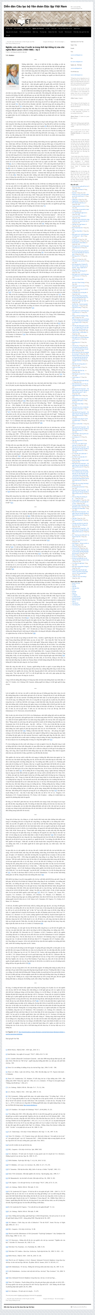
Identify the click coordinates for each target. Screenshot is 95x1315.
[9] (42, 252)
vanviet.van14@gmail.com (76, 55)
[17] (9, 412)
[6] (15, 175)
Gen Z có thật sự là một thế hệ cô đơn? (80, 209)
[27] (27, 618)
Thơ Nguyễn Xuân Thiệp (77, 403)
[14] (24, 334)
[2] (21, 106)
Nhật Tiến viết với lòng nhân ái (79, 364)
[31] (51, 739)
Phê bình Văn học (76, 599)
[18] (41, 423)
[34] (52, 835)
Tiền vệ (73, 601)
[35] (9, 872)
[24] (12, 547)
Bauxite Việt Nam (76, 583)
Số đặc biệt (9, 28)
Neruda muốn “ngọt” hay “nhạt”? (79, 300)
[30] (24, 731)
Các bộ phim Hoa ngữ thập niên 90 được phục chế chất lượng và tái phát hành (80, 349)
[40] (37, 1001)
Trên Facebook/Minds (25, 32)
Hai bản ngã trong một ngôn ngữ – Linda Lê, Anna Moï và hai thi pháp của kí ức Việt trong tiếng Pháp (80, 571)
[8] (43, 223)
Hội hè (73, 555)
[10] (10, 292)
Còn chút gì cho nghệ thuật (78, 563)
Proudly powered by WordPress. (80, 1307)
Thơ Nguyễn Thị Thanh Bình (78, 508)
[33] (55, 790)
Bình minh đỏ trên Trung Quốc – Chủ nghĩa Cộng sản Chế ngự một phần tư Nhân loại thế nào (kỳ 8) (80, 413)
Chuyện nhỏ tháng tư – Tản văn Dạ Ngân (54, 41)
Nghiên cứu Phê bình (38, 28)
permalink (39, 1295)
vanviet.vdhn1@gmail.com (76, 75)
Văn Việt (24, 52)
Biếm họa (35, 32)
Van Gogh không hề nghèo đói (79, 212)
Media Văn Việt (52, 32)
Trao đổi (61, 32)
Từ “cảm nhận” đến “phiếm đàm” (79, 453)
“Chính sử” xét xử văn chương (79, 576)
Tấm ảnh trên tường (76, 307)
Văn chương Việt (76, 604)
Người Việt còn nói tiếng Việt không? (80, 483)
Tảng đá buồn (75, 201)
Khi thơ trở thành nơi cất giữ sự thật (80, 460)
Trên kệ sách (68, 32)
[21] (12, 502)
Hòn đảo (74, 192)
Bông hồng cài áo (76, 342)
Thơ (30, 28)
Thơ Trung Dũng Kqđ (77, 520)
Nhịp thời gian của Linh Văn (78, 374)
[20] (9, 491)
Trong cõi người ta (76, 500)
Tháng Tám (74, 199)
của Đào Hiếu (77, 423)
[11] (60, 294)
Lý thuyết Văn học (76, 596)
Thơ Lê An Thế (75, 548)
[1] (17, 104)
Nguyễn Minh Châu (76, 395)
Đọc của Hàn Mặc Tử (79, 457)
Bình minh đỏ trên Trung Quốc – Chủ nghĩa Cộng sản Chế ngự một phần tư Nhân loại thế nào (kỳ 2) (80, 530)
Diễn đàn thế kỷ (75, 588)
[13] (59, 323)
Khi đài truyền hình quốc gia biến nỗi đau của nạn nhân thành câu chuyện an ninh (80, 252)
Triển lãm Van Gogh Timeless (78, 224)
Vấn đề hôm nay (18, 28)
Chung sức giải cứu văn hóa (78, 206)
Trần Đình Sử (75, 603)
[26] (13, 569)
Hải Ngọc (74, 591)
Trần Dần (74, 518)
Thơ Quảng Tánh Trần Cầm (78, 370)
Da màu (74, 584)
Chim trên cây (75, 345)
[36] (42, 874)
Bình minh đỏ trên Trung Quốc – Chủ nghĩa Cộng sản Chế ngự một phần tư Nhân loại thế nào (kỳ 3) (80, 513)
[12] (33, 308)
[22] (29, 516)
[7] (44, 206)
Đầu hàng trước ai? (76, 256)
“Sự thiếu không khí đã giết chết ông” (80, 380)
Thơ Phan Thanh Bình (77, 231)
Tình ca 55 (74, 259)
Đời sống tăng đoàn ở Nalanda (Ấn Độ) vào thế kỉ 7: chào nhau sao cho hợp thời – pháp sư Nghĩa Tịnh (80, 266)
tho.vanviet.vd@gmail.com (76, 61)
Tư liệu (47, 28)
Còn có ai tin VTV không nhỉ (78, 216)
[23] (48, 540)
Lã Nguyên (74, 594)
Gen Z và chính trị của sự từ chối (79, 289)
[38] (42, 923)
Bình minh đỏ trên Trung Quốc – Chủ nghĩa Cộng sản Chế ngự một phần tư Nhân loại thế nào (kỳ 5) (80, 465)
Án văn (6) (74, 546)
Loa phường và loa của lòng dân (79, 292)
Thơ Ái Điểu (75, 335)
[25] (39, 553)
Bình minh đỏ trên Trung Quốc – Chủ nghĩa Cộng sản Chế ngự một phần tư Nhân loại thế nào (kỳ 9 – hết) (80, 390)
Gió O (73, 589)
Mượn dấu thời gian (76, 598)
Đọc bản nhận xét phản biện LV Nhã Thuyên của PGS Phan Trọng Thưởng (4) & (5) (20, 42)
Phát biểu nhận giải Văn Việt (81, 32)
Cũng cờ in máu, (79, 332)
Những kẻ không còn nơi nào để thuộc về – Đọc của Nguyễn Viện (80, 320)
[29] (63, 655)
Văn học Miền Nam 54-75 (65, 28)
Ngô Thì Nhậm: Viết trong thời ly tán (80, 433)
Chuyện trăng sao (76, 377)
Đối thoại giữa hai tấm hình (78, 486)
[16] (24, 401)
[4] (10, 164)
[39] (29, 963)
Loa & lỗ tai (74, 239)
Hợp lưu (74, 593)
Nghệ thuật (77, 28)
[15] (61, 374)
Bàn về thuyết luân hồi (77, 227)
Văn (26, 28)
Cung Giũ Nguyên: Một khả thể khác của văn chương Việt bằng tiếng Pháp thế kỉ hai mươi (80, 551)
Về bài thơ (78, 261)
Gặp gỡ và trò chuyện (12, 32)
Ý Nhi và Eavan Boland (77, 189)
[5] (9, 168)
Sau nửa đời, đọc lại (79, 540)
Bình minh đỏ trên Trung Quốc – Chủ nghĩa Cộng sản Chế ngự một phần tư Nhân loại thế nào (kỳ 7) (80, 428)
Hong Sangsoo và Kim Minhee (79, 242)
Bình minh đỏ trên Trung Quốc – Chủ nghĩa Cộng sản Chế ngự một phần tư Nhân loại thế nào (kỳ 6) (80, 448)
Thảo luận (53, 28)
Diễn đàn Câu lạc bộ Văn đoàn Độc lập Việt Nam (35, 6)
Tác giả (8, 35)
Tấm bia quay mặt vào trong (78, 286)
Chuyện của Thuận (76, 367)
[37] (39, 892)
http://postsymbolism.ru (30, 1105)
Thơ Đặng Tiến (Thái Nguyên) (79, 271)
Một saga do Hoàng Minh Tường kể (80, 566)
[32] (20, 770)
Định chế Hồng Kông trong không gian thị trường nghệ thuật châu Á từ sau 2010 (80, 297)
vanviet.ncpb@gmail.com (76, 68)
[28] (34, 633)
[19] (19, 456)
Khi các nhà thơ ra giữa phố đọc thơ (80, 186)
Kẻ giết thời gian (75, 241)
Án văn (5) (74, 556)
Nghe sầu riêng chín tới (77, 440)
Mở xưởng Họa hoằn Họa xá (78, 202)
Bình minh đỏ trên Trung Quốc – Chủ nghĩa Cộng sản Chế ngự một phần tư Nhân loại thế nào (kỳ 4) (80, 492)
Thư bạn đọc (43, 32)
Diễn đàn (74, 586)
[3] (45, 126)
